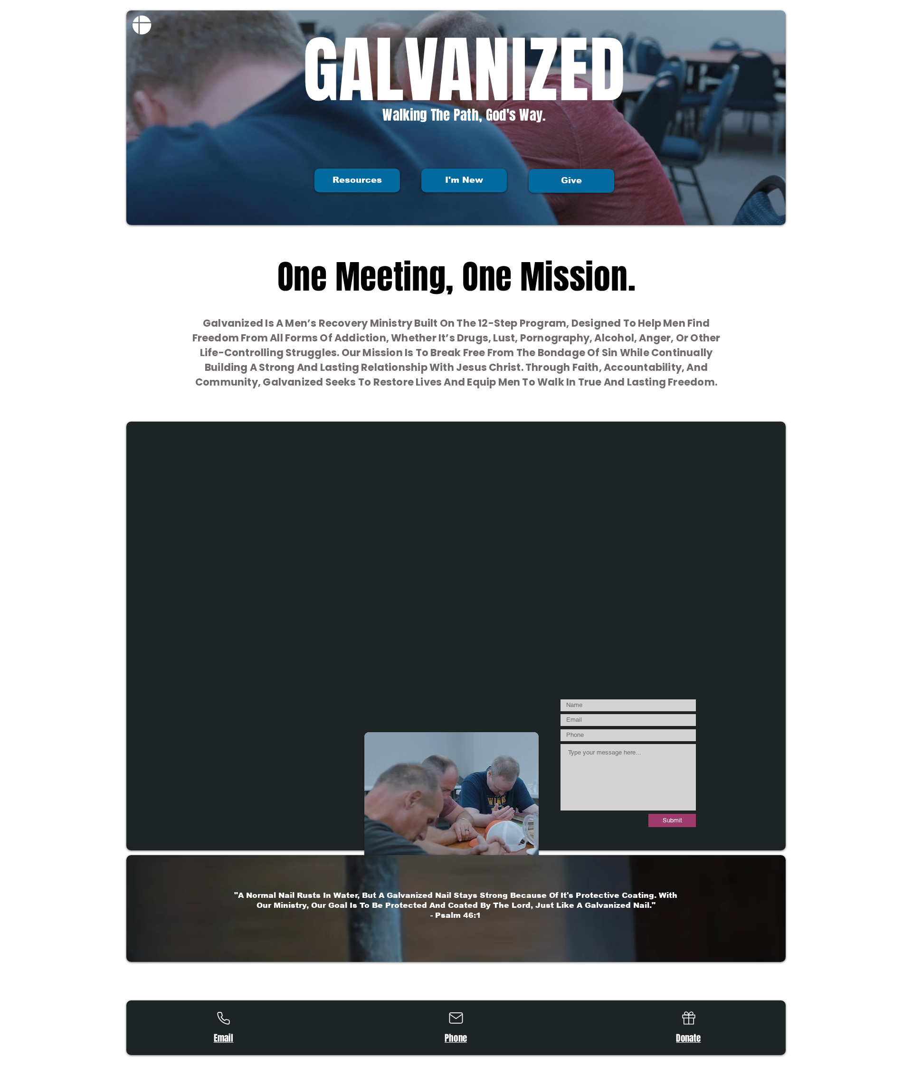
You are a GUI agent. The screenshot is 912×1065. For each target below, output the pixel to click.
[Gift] (688, 1017)
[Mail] (456, 1017)
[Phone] (223, 1017)
